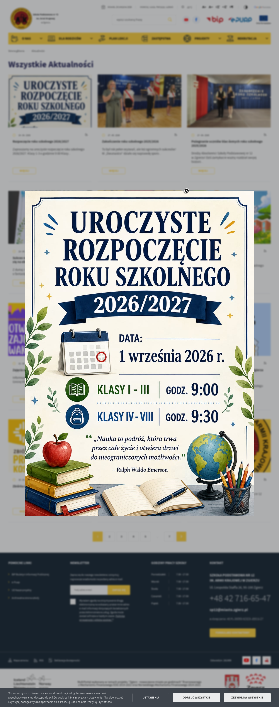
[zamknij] (186, 191)
